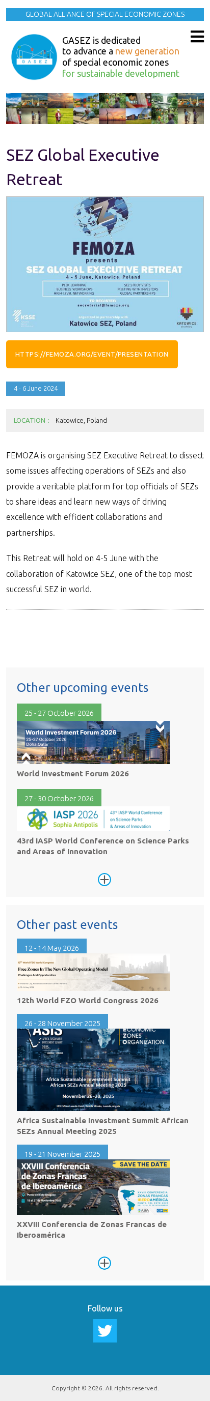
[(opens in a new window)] (105, 1329)
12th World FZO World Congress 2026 (88, 1000)
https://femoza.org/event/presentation (92, 354)
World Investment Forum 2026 (73, 773)
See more (104, 879)
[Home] (34, 57)
